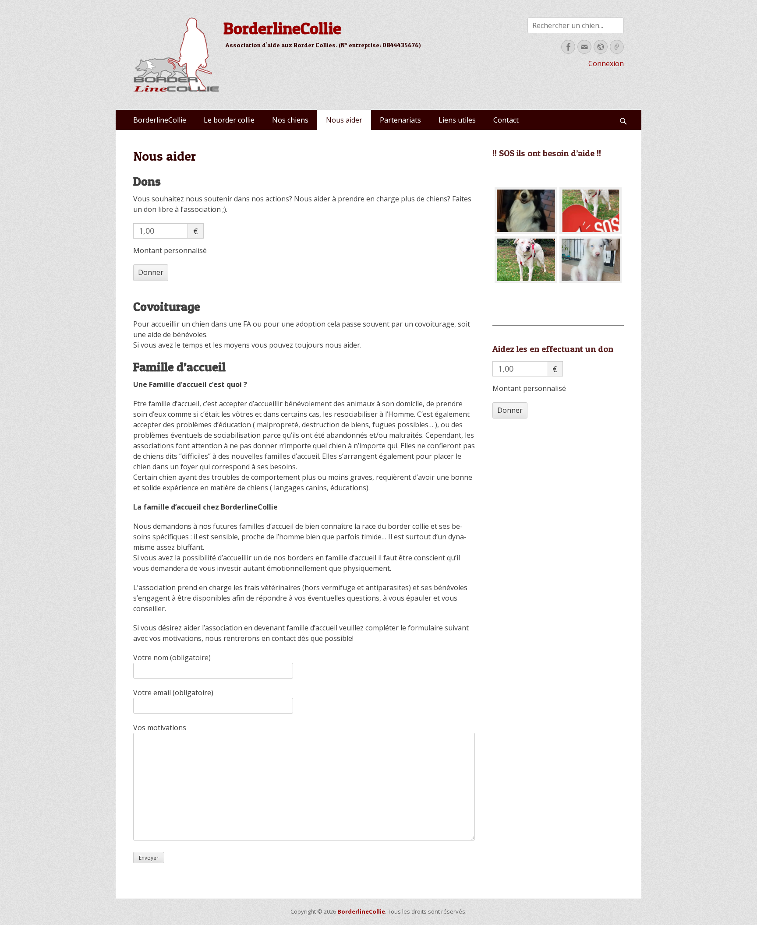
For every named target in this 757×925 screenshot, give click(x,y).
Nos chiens (290, 120)
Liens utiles (457, 120)
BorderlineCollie (282, 28)
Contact (506, 120)
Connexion (606, 63)
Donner (150, 272)
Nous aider (344, 120)
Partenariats (400, 120)
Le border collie (229, 120)
